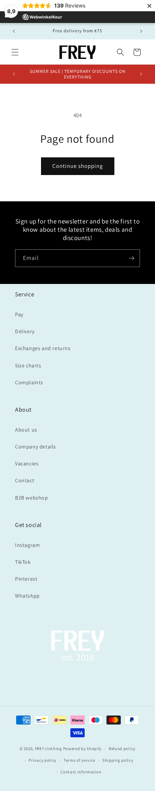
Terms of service (79, 760)
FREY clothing (48, 748)
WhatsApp (27, 595)
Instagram (27, 545)
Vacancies (26, 463)
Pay (19, 314)
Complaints (29, 382)
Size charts (28, 365)
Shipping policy (118, 760)
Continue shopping (77, 165)
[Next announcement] (141, 31)
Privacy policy (42, 760)
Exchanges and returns (43, 348)
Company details (35, 446)
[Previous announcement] (14, 31)
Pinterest (26, 578)
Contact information (81, 771)
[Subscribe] (131, 258)
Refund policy (122, 748)
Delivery (25, 331)
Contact (24, 480)
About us (26, 429)
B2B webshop (31, 497)
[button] (15, 52)
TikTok (23, 562)
